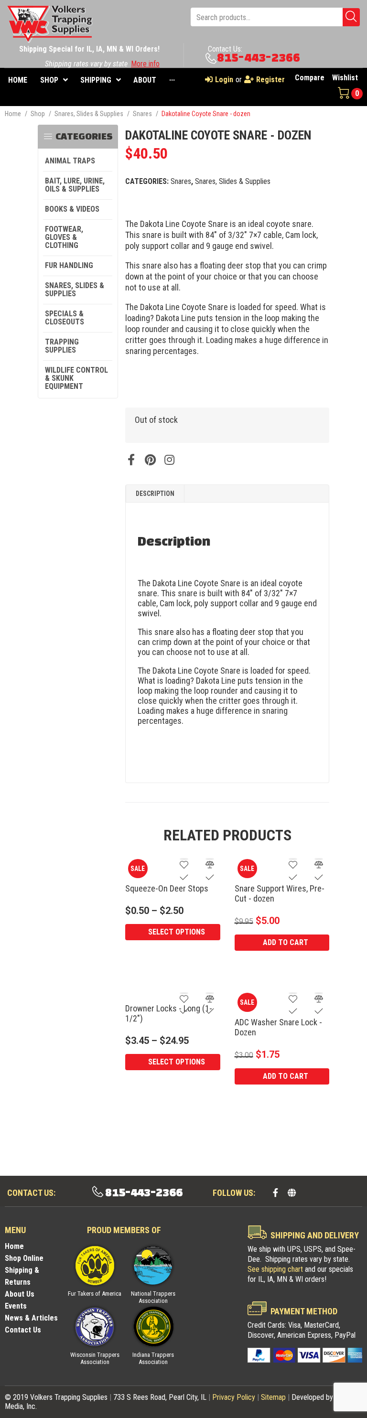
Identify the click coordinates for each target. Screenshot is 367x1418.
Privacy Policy (233, 1397)
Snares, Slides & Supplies (88, 114)
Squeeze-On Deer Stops (166, 888)
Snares (142, 114)
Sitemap (273, 1397)
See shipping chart (275, 1269)
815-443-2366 (258, 58)
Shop (38, 114)
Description (155, 493)
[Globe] (292, 1192)
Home (13, 114)
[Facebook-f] (275, 1192)
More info (145, 63)
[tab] (155, 494)
